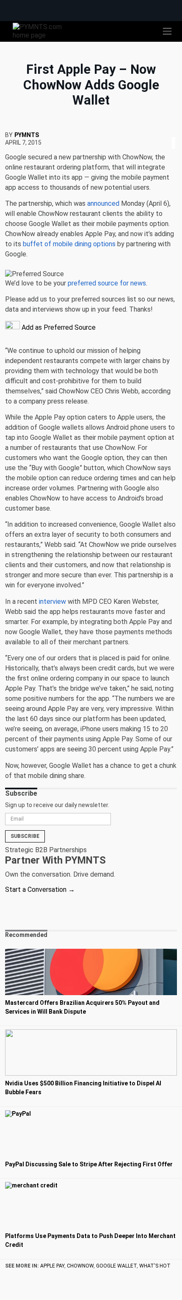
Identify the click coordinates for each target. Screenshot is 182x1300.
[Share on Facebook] (167, 133)
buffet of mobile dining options (69, 244)
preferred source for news (107, 283)
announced (103, 203)
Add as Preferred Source (58, 327)
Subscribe (25, 836)
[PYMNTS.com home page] (42, 31)
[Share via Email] (176, 133)
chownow (80, 1266)
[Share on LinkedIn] (173, 133)
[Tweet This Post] (170, 133)
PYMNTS (26, 135)
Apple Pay (52, 1266)
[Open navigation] (167, 31)
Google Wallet (116, 1266)
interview (52, 602)
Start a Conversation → (40, 890)
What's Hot (155, 1266)
